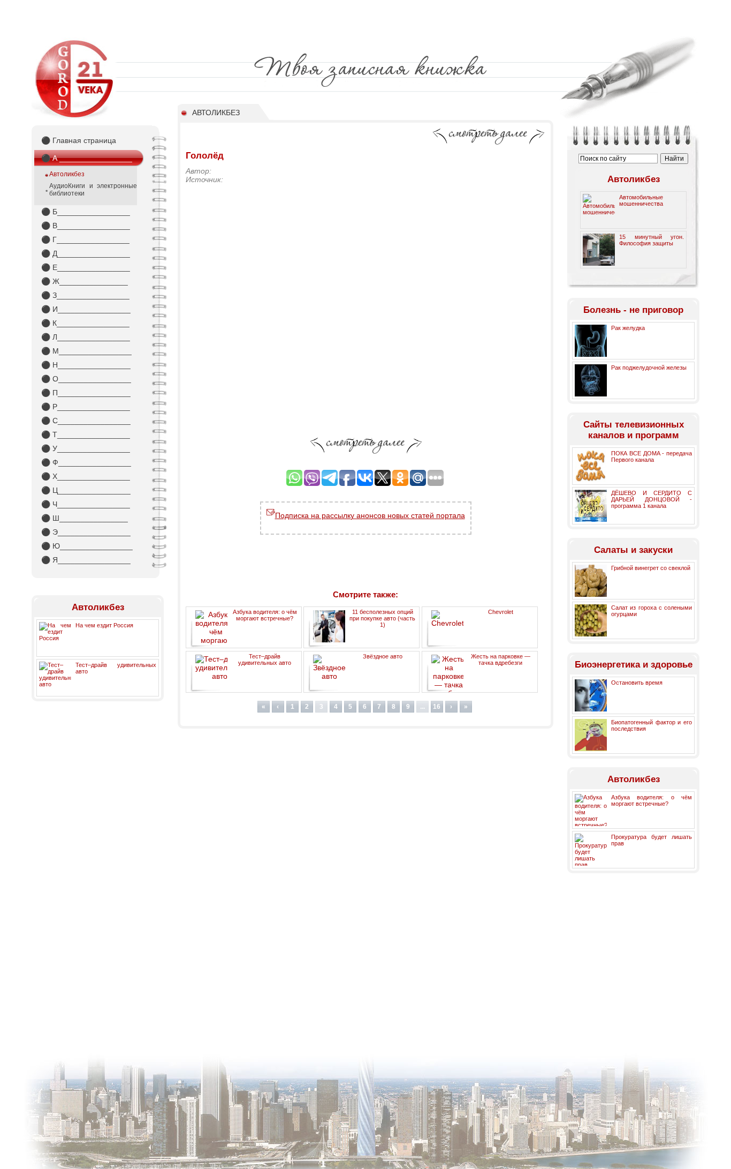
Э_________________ (86, 532)
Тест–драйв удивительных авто (264, 659)
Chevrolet (500, 612)
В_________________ (85, 225)
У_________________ (85, 448)
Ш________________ (84, 518)
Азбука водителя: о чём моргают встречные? (265, 615)
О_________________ (86, 378)
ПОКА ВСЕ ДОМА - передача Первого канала (651, 456)
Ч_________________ (85, 504)
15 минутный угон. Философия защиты (651, 240)
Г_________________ (85, 239)
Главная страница (78, 140)
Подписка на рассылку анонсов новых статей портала (370, 515)
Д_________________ (85, 253)
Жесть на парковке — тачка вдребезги (500, 659)
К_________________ (85, 323)
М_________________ (86, 351)
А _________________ (86, 158)
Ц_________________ (86, 490)
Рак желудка (628, 328)
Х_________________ (85, 476)
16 (436, 706)
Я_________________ (86, 560)
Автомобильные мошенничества (641, 200)
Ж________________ (84, 281)
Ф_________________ (86, 462)
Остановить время (637, 682)
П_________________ (86, 392)
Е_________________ (85, 267)
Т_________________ (85, 434)
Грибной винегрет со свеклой (650, 568)
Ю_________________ (87, 546)
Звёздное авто (382, 656)
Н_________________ (86, 365)
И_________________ (86, 309)
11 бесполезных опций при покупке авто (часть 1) (382, 618)
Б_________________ (85, 211)
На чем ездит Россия (104, 625)
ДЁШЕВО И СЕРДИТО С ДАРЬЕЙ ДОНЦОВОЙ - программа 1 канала (651, 499)
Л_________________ (85, 337)
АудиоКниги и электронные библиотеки (93, 189)
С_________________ (86, 420)
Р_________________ (85, 406)
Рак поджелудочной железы (649, 367)
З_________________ (85, 295)
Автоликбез (67, 174)
